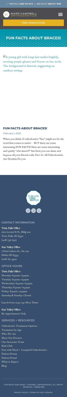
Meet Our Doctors (12, 338)
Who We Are (9, 333)
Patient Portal (9, 357)
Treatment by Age (12, 330)
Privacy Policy (21, 392)
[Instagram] (33, 210)
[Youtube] (39, 210)
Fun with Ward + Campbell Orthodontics (24, 350)
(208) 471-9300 (9, 259)
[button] (60, 14)
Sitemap (49, 392)
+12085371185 (38, 387)
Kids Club (7, 345)
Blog (4, 365)
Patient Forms (9, 353)
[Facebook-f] (28, 210)
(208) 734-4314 (9, 240)
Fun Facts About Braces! (25, 128)
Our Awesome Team (13, 342)
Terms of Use (36, 392)
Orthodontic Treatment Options (19, 326)
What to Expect (10, 361)
